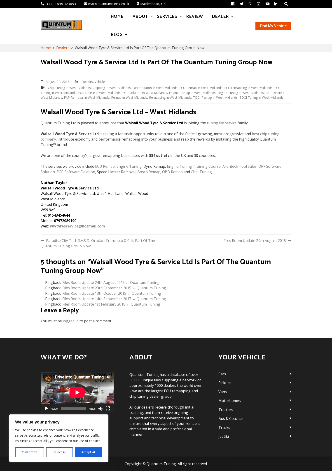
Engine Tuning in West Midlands (240, 93)
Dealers (87, 81)
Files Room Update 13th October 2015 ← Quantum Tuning (111, 293)
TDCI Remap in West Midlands (215, 97)
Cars (222, 373)
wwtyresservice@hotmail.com (77, 226)
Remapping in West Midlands (170, 97)
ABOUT (140, 16)
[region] (58, 438)
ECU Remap (105, 166)
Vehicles (100, 81)
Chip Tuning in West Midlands (69, 88)
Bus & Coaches (230, 418)
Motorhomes (229, 400)
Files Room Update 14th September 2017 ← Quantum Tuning (114, 298)
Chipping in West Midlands (112, 88)
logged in (71, 320)
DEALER (220, 16)
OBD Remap (172, 171)
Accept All (88, 452)
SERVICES (167, 16)
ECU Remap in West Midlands (200, 88)
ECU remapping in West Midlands (248, 88)
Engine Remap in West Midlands (192, 93)
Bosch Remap (148, 171)
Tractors (225, 409)
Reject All (59, 452)
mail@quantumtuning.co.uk (108, 3)
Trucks (224, 427)
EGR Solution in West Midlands (144, 93)
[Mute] (100, 408)
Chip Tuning (201, 171)
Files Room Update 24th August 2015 (255, 240)
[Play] (46, 408)
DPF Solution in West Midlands (155, 88)
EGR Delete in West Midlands (99, 93)
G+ (250, 3)
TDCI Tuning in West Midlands (261, 97)
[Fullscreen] (107, 408)
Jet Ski (223, 436)
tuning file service (222, 122)
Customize (29, 452)
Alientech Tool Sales (239, 166)
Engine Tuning (129, 166)
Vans (222, 391)
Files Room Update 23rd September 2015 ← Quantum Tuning (114, 287)
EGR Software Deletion (76, 171)
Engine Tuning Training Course (194, 166)
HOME (117, 16)
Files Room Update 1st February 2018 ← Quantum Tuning (111, 304)
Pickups (224, 382)
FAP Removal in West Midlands (86, 97)
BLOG (116, 34)
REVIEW (194, 16)
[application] (77, 392)
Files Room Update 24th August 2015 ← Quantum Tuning (110, 282)
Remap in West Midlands (129, 97)
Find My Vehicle (273, 25)
